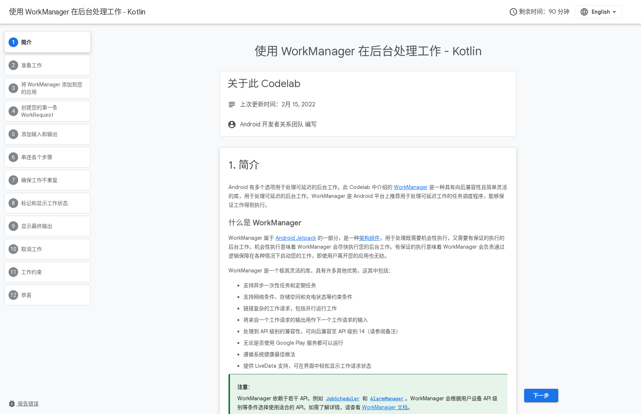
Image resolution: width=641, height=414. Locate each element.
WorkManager (411, 187)
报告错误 (23, 403)
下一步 (541, 395)
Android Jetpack (296, 238)
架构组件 (369, 238)
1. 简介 (244, 165)
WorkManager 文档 (385, 407)
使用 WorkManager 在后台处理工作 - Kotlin (77, 11)
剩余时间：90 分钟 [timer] (539, 11)
